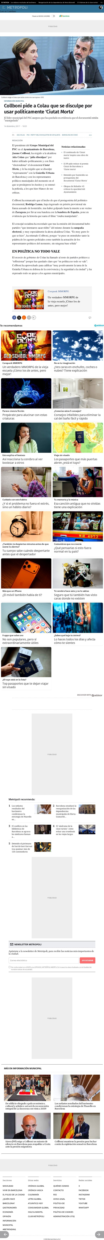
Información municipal (14, 101)
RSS (55, 1194)
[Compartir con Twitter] (19, 318)
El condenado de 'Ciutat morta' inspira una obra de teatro (76, 155)
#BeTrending (9, 1229)
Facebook (84, 1190)
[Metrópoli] (52, 7)
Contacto (58, 1190)
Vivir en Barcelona (12, 1190)
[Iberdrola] (64, 16)
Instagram (84, 1194)
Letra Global (34, 1199)
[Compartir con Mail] (29, 317)
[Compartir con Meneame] (24, 317)
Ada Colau (21, 135)
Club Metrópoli (36, 1216)
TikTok (82, 1199)
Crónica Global (36, 1186)
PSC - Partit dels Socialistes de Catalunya (43, 135)
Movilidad (8, 1186)
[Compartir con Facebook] (14, 317)
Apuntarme (87, 960)
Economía (8, 1212)
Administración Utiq (64, 1216)
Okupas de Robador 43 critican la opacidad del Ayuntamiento (74, 189)
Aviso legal (59, 1199)
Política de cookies (63, 1212)
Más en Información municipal (23, 1068)
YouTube (83, 1203)
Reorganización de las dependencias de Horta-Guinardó (57, 2)
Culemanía (33, 1194)
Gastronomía (10, 1207)
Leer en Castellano (8, 11)
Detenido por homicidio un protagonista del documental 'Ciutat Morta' (76, 178)
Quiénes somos (61, 1186)
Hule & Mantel (35, 1212)
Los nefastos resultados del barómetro (23, 2)
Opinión (7, 1216)
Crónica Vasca (35, 1190)
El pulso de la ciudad (14, 1194)
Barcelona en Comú (70, 135)
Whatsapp (84, 1207)
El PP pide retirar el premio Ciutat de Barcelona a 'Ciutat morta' (76, 166)
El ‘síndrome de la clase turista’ (87, 2)
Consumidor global (38, 1207)
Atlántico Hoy (35, 1203)
